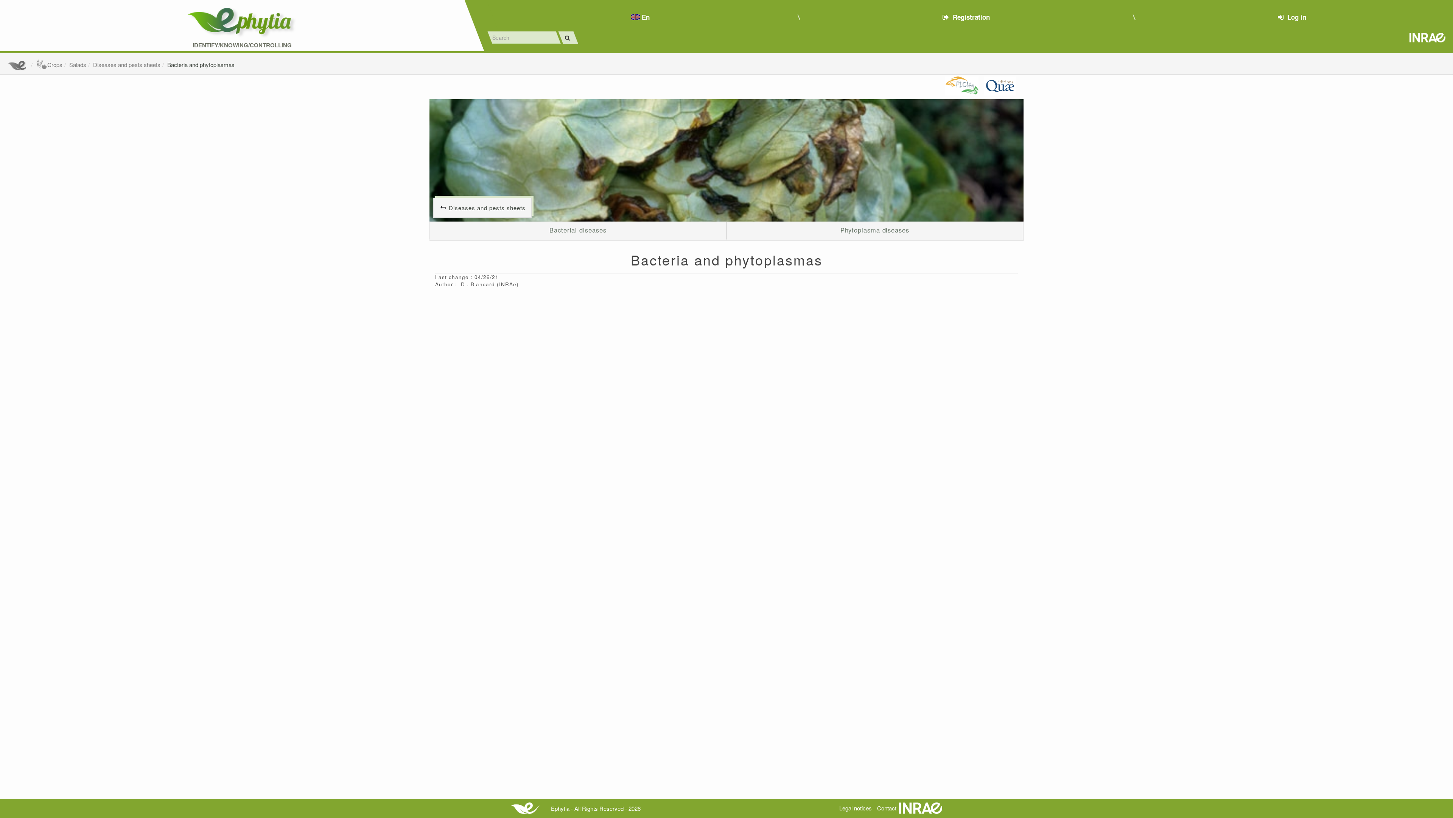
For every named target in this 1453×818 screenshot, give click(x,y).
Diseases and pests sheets (126, 65)
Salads (77, 65)
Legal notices (855, 808)
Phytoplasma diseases (874, 229)
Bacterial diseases (577, 229)
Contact (886, 808)
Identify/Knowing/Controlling (242, 45)
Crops (54, 65)
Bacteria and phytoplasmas (201, 65)
